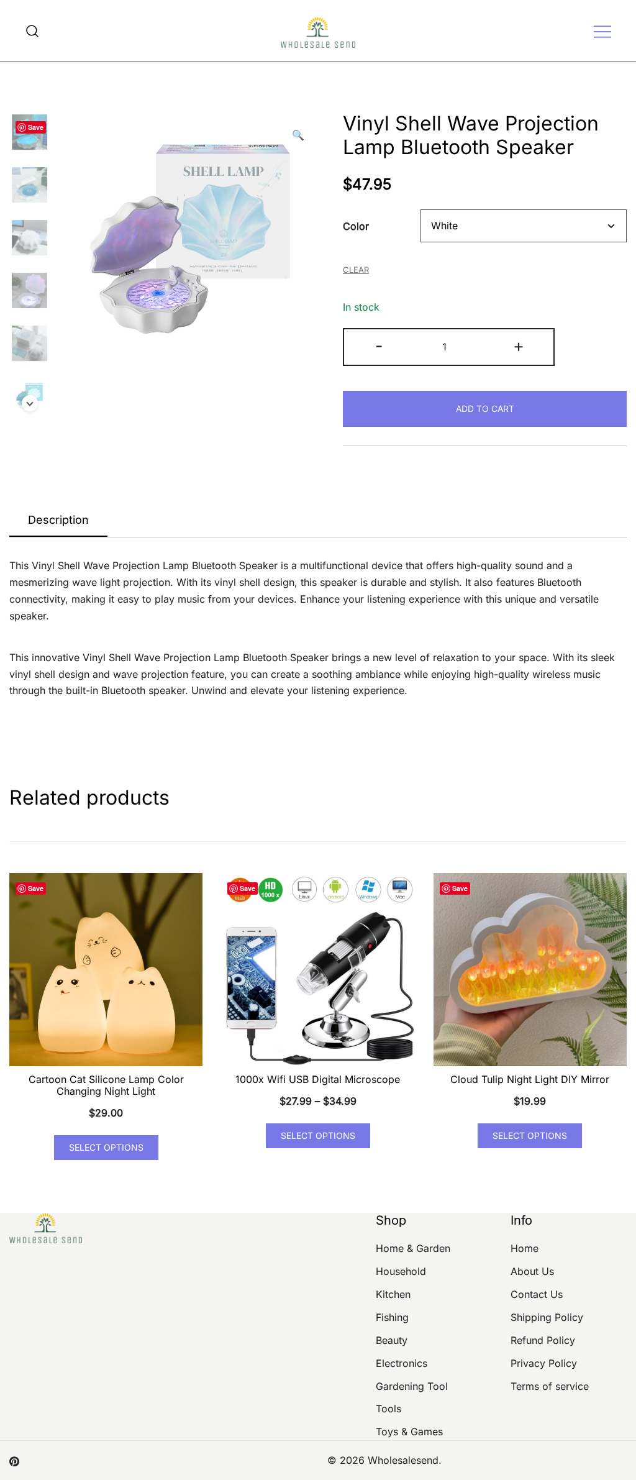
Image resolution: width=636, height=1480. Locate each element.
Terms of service (550, 1386)
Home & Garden (413, 1248)
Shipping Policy (547, 1317)
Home (524, 1248)
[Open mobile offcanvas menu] (602, 30)
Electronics (401, 1363)
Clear (356, 270)
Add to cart (485, 408)
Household (401, 1271)
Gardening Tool (412, 1386)
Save (35, 127)
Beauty (391, 1340)
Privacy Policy (544, 1363)
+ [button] (518, 346)
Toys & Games (409, 1431)
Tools (388, 1408)
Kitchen (393, 1294)
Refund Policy (543, 1340)
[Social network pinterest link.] (14, 1460)
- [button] (379, 346)
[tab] (58, 521)
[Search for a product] (32, 30)
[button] (298, 135)
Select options (106, 1147)
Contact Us (537, 1294)
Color (356, 226)
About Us (532, 1271)
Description (58, 519)
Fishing (392, 1317)
